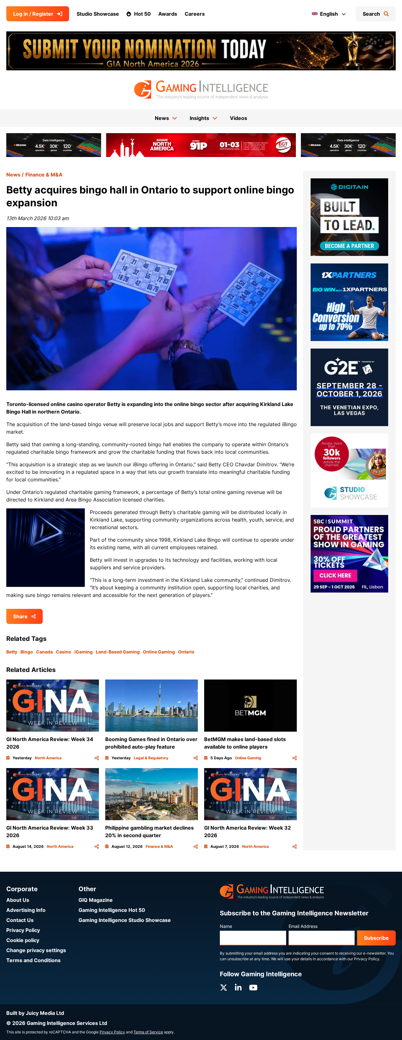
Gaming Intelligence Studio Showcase (125, 920)
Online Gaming (159, 651)
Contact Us (20, 920)
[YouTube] (253, 988)
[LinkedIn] (238, 988)
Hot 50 (142, 14)
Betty (11, 651)
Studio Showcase (98, 14)
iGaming (83, 651)
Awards (167, 14)
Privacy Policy (23, 930)
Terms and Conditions (33, 960)
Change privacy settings (36, 950)
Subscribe (376, 938)
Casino (63, 651)
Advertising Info (26, 910)
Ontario (186, 651)
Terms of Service (148, 1032)
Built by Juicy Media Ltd (35, 1013)
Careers (195, 14)
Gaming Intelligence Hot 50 (112, 910)
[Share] (97, 758)
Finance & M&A (43, 174)
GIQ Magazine (96, 900)
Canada (44, 651)
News (13, 174)
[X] (223, 988)
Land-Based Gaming (118, 651)
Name (226, 926)
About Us (17, 900)
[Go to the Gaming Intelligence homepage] (201, 89)
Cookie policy (22, 940)
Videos (238, 118)
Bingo (26, 651)
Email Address (303, 926)
